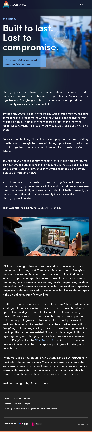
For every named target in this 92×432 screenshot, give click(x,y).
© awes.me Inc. (82, 424)
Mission (17, 398)
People (27, 403)
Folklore (17, 403)
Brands (7, 403)
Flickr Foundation (45, 340)
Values (27, 398)
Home (7, 398)
